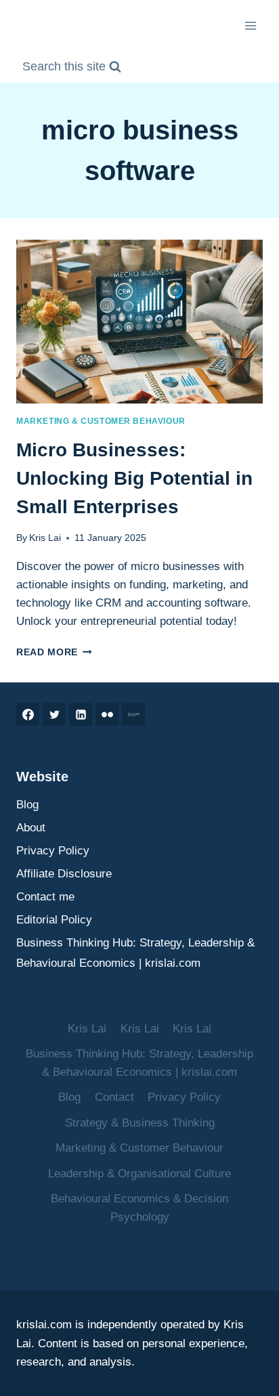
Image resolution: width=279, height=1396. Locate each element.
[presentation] (139, 322)
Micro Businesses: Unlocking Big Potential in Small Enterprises (134, 478)
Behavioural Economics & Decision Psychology (139, 1207)
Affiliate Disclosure (64, 873)
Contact (114, 1097)
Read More (54, 652)
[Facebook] (27, 714)
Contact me (45, 896)
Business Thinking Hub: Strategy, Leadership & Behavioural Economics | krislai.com (135, 953)
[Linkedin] (80, 714)
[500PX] (133, 714)
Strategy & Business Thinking (140, 1122)
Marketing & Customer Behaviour (101, 421)
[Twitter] (54, 714)
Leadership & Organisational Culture (139, 1173)
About (30, 827)
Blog (27, 804)
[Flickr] (107, 714)
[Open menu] (250, 25)
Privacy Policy (52, 850)
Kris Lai (45, 538)
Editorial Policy (54, 919)
